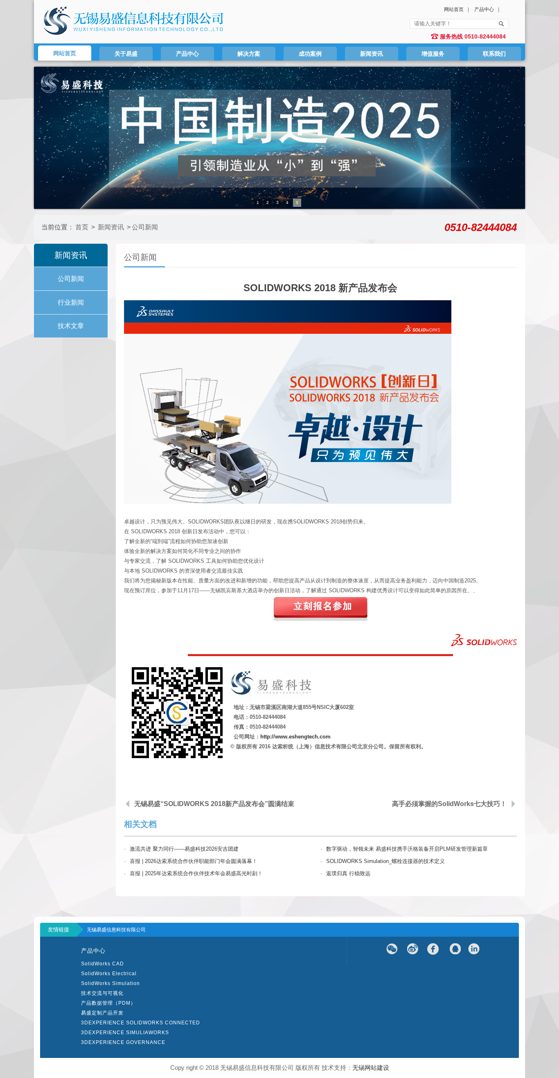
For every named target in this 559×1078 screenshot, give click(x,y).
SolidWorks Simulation (110, 983)
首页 (81, 227)
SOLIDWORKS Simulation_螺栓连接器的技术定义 (385, 861)
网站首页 (454, 9)
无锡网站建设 (370, 1067)
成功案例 (310, 53)
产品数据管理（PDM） (108, 1003)
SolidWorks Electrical (109, 973)
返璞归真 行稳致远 (348, 873)
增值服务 (433, 53)
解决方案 (248, 53)
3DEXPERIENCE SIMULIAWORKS (125, 1032)
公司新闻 (145, 227)
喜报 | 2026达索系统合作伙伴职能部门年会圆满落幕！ (193, 861)
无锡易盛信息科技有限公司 (116, 930)
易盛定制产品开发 (102, 1013)
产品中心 (484, 9)
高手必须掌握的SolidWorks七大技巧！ (449, 803)
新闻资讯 (371, 53)
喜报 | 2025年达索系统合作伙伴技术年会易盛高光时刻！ (196, 873)
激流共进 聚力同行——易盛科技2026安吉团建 (184, 849)
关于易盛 (126, 53)
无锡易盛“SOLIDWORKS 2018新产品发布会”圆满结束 (214, 803)
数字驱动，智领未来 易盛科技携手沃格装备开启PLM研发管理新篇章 (407, 849)
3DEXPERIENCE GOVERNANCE (123, 1042)
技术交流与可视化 (102, 993)
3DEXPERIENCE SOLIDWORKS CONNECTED (140, 1023)
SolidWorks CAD (102, 964)
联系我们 (494, 53)
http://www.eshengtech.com (295, 737)
